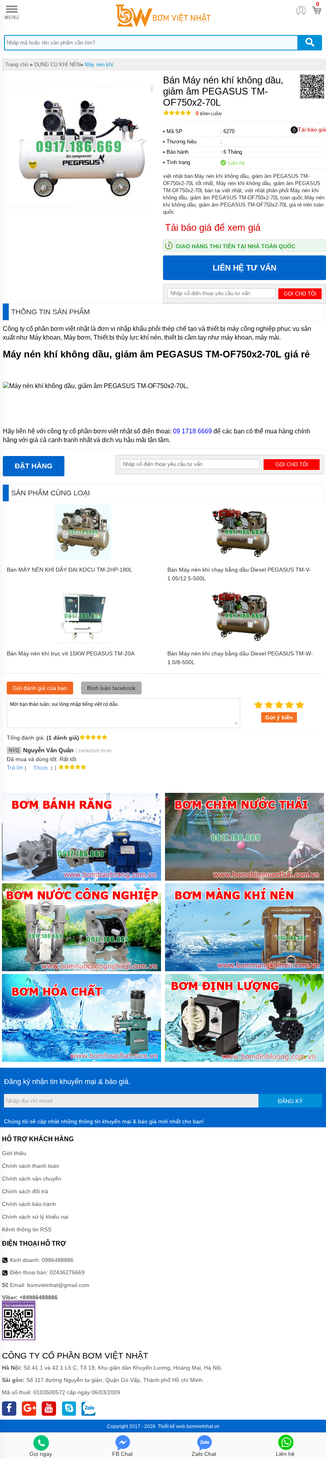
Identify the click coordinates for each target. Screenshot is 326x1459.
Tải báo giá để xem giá (212, 227)
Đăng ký (290, 1101)
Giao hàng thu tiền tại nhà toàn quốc (235, 246)
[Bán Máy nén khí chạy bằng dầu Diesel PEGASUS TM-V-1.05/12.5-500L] (244, 558)
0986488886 (58, 1260)
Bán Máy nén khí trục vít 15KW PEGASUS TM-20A (70, 653)
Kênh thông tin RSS (26, 1229)
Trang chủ (16, 65)
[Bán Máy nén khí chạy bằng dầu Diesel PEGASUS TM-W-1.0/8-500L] (244, 642)
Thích (40, 768)
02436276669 (67, 1272)
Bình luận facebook (111, 688)
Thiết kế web (171, 1426)
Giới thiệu (14, 1153)
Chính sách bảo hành (29, 1204)
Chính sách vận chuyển (31, 1178)
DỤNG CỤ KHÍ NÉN (57, 65)
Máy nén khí (99, 65)
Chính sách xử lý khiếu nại (35, 1217)
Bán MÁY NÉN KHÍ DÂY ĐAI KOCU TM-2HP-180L (69, 569)
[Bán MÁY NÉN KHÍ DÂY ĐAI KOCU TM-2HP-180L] (83, 558)
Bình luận (208, 114)
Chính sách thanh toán (30, 1166)
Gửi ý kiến (279, 717)
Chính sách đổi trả (25, 1191)
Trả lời (15, 767)
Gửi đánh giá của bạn (40, 688)
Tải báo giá (312, 129)
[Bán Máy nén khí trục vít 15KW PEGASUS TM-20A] (83, 642)
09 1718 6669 (192, 431)
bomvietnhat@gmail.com (58, 1285)
